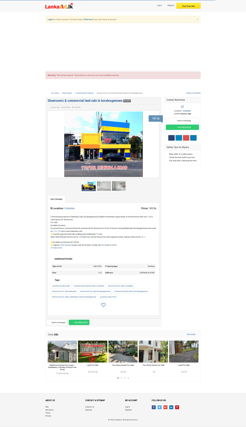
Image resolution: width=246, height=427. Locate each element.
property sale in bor (108, 297)
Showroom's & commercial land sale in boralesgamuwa (85, 101)
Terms (47, 413)
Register (170, 5)
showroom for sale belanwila (64, 291)
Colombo (69, 208)
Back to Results (194, 93)
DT (182, 107)
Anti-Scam (49, 410)
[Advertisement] (123, 47)
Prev (52, 144)
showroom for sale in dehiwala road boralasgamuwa (74, 297)
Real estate (67, 93)
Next (155, 144)
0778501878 (56, 248)
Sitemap (88, 410)
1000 (80, 237)
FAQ (47, 407)
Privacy (48, 416)
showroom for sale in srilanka (120, 286)
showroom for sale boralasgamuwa (95, 291)
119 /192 (57, 231)
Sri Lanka (55, 93)
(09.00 (104, 245)
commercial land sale (61, 286)
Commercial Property (84, 93)
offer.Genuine (65, 245)
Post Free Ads (188, 6)
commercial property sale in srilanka (89, 286)
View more (191, 334)
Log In (159, 5)
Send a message (58, 322)
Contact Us (89, 407)
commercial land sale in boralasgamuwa (131, 291)
